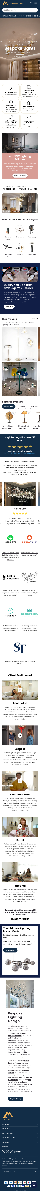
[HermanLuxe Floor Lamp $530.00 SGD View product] (18, 336)
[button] (36, 3)
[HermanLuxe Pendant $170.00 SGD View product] (24, 330)
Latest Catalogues (20, 175)
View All (34, 319)
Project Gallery (15, 1099)
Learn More (9, 306)
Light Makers (22, 1190)
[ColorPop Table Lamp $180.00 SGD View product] (32, 386)
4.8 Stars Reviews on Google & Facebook (20, 453)
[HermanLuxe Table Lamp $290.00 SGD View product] (7, 348)
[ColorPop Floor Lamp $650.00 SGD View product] (24, 377)
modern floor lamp (24, 1084)
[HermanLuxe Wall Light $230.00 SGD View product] (32, 343)
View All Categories (30, 220)
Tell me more (10, 950)
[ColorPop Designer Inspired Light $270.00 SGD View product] (5, 369)
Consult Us (19, 56)
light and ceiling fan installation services (19, 1070)
